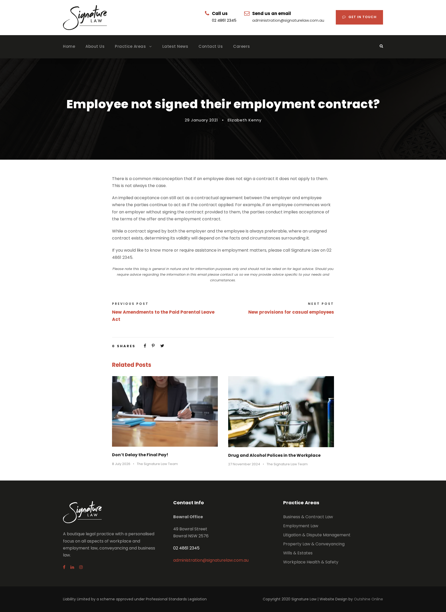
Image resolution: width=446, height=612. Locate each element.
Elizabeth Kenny (244, 120)
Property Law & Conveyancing (314, 544)
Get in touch (362, 16)
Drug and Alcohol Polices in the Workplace (274, 455)
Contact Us (210, 46)
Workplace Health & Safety (310, 562)
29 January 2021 (201, 120)
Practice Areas (130, 46)
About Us (95, 46)
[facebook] (64, 567)
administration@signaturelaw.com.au (288, 20)
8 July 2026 (121, 463)
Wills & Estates (298, 553)
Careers (241, 46)
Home (69, 46)
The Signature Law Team (157, 463)
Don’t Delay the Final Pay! (140, 455)
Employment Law (300, 526)
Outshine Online (368, 599)
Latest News (175, 46)
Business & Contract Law (308, 517)
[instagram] (81, 567)
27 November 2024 (244, 464)
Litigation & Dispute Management (317, 535)
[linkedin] (72, 567)
